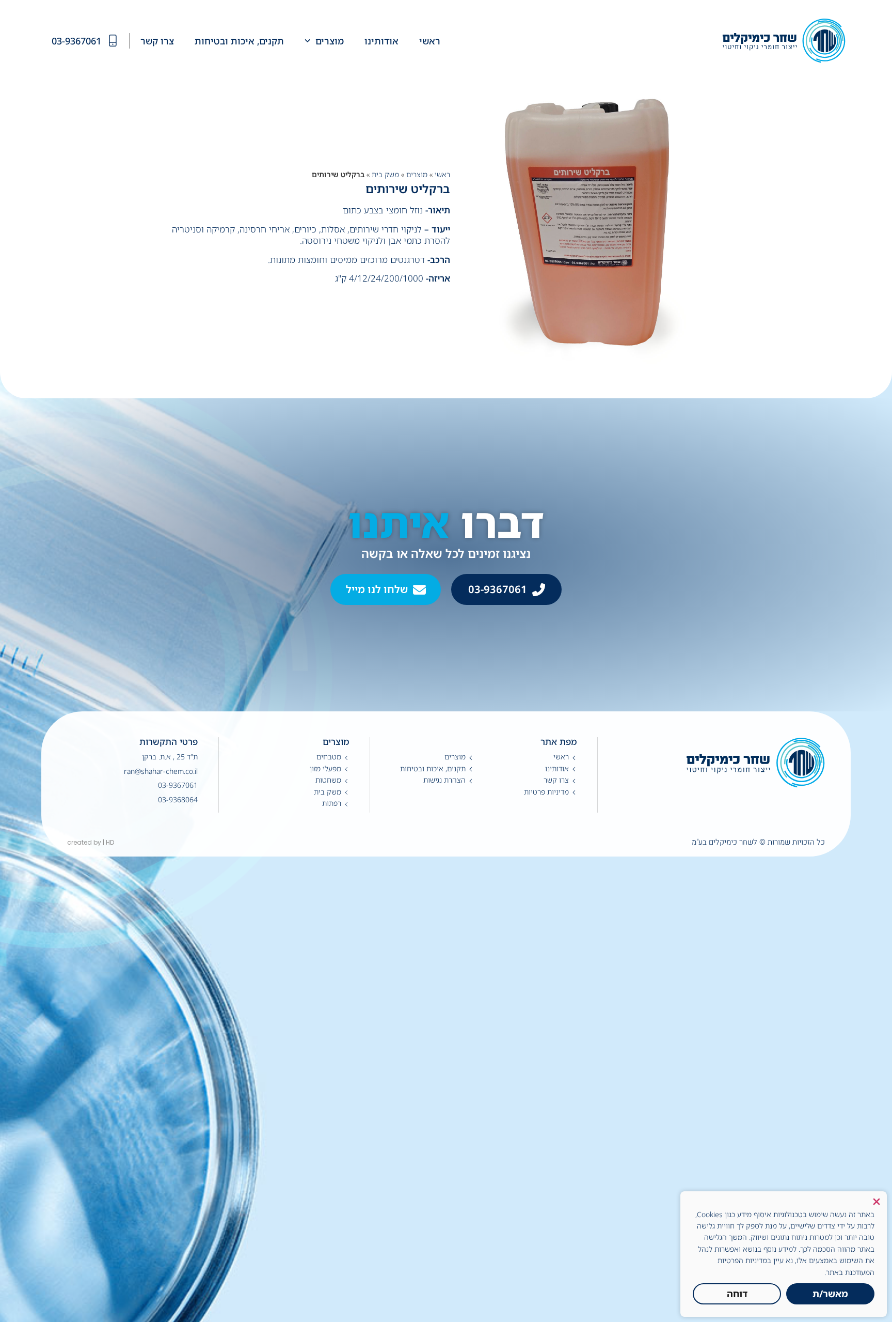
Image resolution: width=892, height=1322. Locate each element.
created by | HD (90, 842)
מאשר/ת (830, 1293)
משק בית (385, 174)
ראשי (442, 174)
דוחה (737, 1293)
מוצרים (416, 174)
